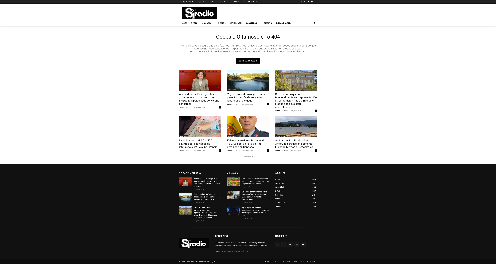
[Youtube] (315, 1)
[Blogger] (277, 244)
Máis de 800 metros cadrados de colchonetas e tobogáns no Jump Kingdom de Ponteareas (255, 181)
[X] (308, 1)
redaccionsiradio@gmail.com (236, 251)
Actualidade (232, 90)
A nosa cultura (281, 136)
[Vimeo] (311, 1)
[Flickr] (290, 244)
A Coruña (183, 90)
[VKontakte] (303, 244)
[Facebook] (301, 1)
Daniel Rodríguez (185, 107)
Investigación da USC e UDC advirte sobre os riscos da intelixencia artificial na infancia (198, 144)
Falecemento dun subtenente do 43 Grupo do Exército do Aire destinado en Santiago (246, 144)
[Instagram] (304, 1)
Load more (247, 156)
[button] (314, 23)
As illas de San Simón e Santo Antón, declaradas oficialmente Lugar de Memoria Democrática (294, 144)
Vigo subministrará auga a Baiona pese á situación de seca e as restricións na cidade (247, 97)
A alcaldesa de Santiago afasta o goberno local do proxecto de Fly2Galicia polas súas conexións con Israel (199, 99)
